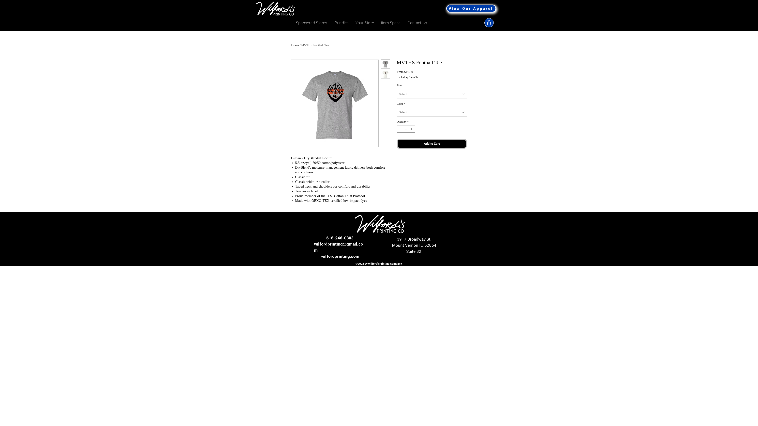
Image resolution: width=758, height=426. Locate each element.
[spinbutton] (405, 128)
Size (400, 85)
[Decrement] (399, 128)
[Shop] (489, 22)
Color (401, 103)
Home (295, 45)
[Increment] (411, 128)
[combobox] (432, 94)
